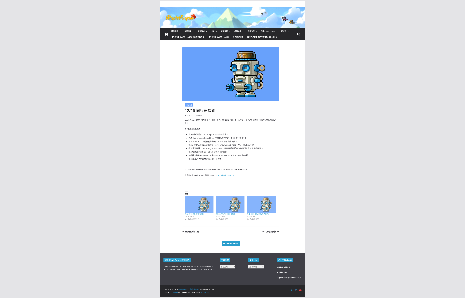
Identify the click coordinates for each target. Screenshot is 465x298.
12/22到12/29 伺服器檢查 (226, 214)
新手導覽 (188, 31)
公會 (213, 31)
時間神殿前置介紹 (283, 267)
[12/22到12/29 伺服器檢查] (230, 204)
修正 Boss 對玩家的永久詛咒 (258, 214)
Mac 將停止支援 (269, 231)
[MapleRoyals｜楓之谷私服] (232, 8)
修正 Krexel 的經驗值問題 (194, 214)
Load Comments (230, 243)
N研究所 (283, 31)
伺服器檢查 (189, 105)
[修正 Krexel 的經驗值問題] (199, 204)
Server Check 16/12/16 (225, 175)
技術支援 (237, 31)
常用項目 (174, 31)
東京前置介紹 (282, 272)
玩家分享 (251, 31)
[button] (179, 31)
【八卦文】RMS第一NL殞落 (218, 37)
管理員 (199, 116)
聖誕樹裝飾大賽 (192, 231)
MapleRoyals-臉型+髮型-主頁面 (289, 277)
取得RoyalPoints (268, 31)
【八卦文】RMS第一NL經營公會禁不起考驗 (187, 37)
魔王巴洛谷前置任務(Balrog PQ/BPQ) (262, 37)
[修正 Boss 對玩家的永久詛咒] (261, 204)
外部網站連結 (238, 37)
